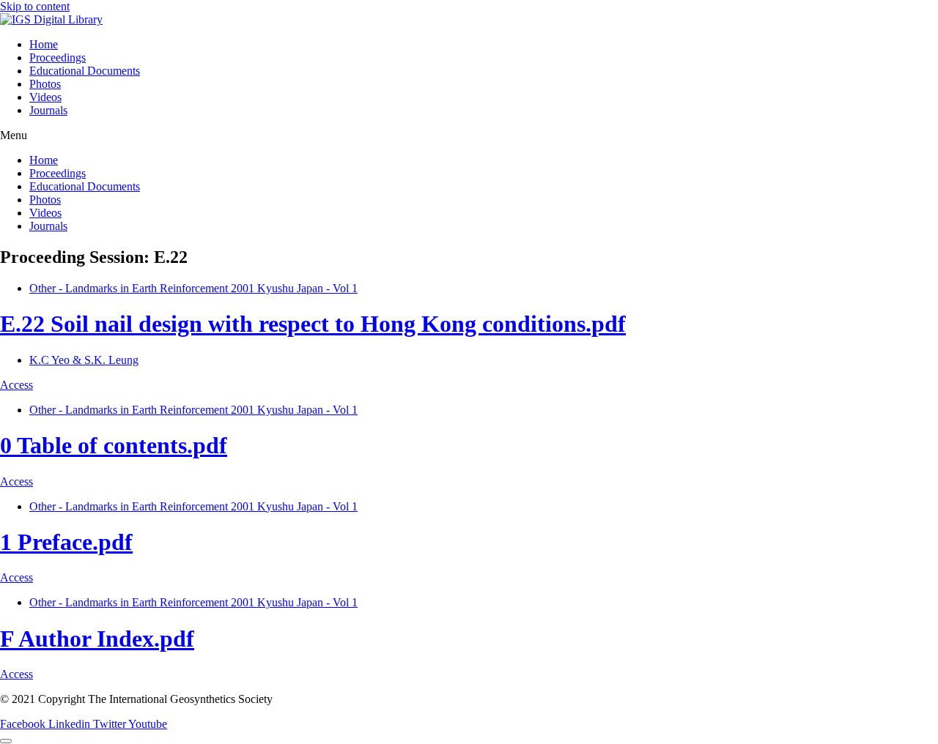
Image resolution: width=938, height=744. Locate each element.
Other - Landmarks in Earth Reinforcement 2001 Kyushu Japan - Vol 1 (193, 288)
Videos (45, 97)
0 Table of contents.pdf (113, 445)
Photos (45, 84)
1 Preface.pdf (66, 542)
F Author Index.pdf (97, 638)
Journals (48, 110)
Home (43, 44)
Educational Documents (84, 70)
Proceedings (57, 57)
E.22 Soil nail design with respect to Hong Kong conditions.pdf (313, 323)
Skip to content (35, 6)
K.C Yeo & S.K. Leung (84, 360)
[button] (469, 135)
